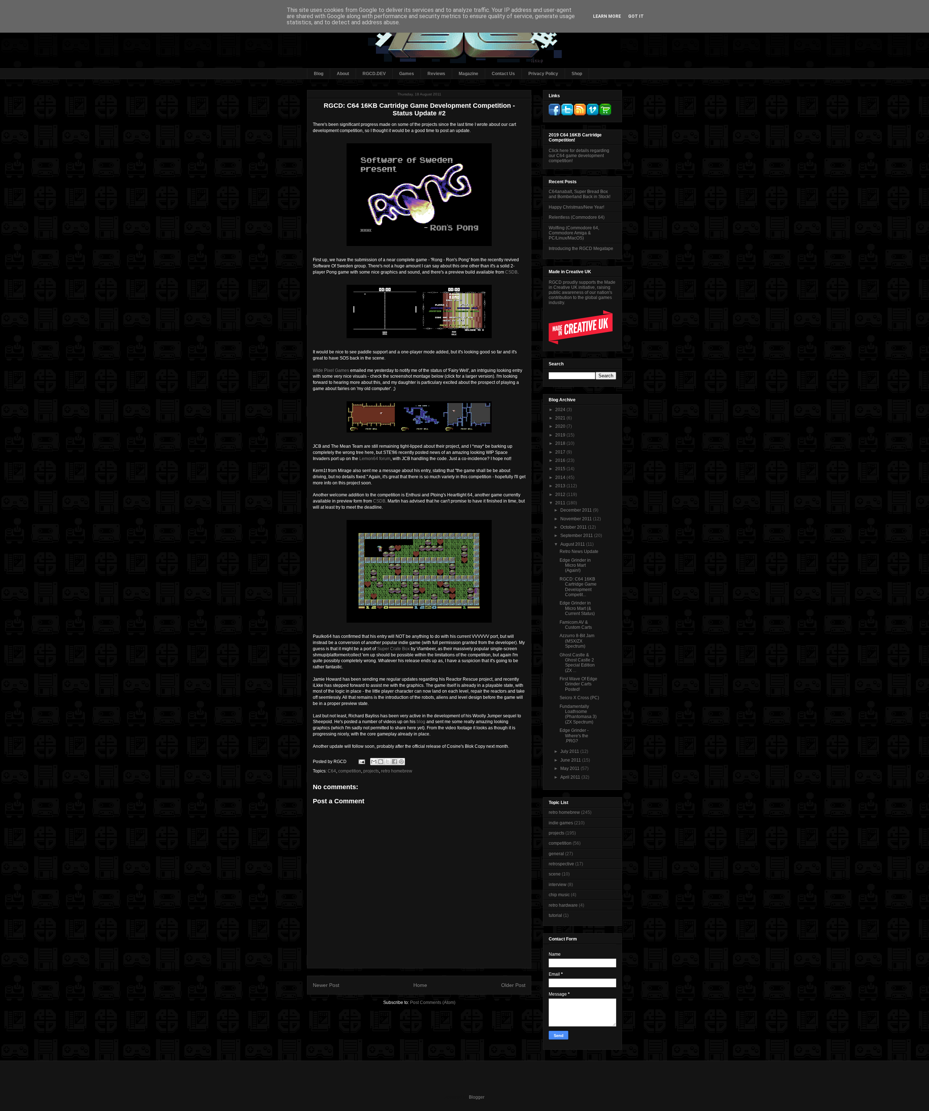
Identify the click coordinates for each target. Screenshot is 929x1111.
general (556, 853)
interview (557, 884)
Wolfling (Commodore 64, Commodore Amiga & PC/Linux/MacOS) (574, 233)
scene (555, 874)
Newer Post (326, 985)
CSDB (511, 272)
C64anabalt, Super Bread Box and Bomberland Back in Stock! (579, 194)
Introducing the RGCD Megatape (581, 248)
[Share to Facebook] (394, 761)
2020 (560, 426)
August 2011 (573, 544)
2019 (560, 435)
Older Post (513, 985)
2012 (560, 494)
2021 (560, 418)
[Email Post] (361, 761)
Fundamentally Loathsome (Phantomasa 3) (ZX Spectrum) (578, 714)
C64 (332, 771)
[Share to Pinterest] (401, 761)
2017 (560, 452)
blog (421, 721)
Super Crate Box (393, 648)
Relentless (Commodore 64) (577, 217)
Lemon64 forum (374, 458)
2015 (560, 468)
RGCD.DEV (374, 73)
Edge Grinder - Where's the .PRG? (574, 735)
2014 (560, 477)
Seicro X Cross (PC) (579, 697)
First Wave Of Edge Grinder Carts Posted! (578, 684)
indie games (561, 822)
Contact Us (503, 73)
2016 (560, 460)
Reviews (436, 73)
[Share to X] (387, 761)
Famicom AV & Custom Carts (576, 625)
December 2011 (576, 510)
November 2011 (576, 518)
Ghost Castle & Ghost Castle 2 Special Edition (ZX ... (577, 662)
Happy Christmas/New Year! (576, 207)
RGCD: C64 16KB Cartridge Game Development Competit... (578, 587)
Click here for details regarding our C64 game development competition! (579, 155)
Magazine (468, 73)
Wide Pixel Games (331, 370)
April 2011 (570, 777)
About (343, 73)
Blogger (476, 1097)
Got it (636, 16)
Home (420, 985)
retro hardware (563, 905)
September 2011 (577, 535)
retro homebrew (396, 771)
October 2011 (574, 527)
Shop (577, 73)
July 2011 (570, 751)
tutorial (555, 915)
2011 (560, 502)
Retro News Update (579, 551)
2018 (560, 443)
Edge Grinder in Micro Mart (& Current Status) (577, 608)
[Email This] (373, 761)
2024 (560, 409)
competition (349, 771)
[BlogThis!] (380, 761)
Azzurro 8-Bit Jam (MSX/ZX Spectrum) (577, 641)
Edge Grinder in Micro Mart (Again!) (575, 565)
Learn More (607, 16)
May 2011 (570, 768)
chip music (559, 894)
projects (371, 771)
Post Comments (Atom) (432, 1002)
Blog (318, 73)
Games (406, 73)
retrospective (561, 863)
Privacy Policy (543, 73)
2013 (560, 485)
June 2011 (571, 760)
